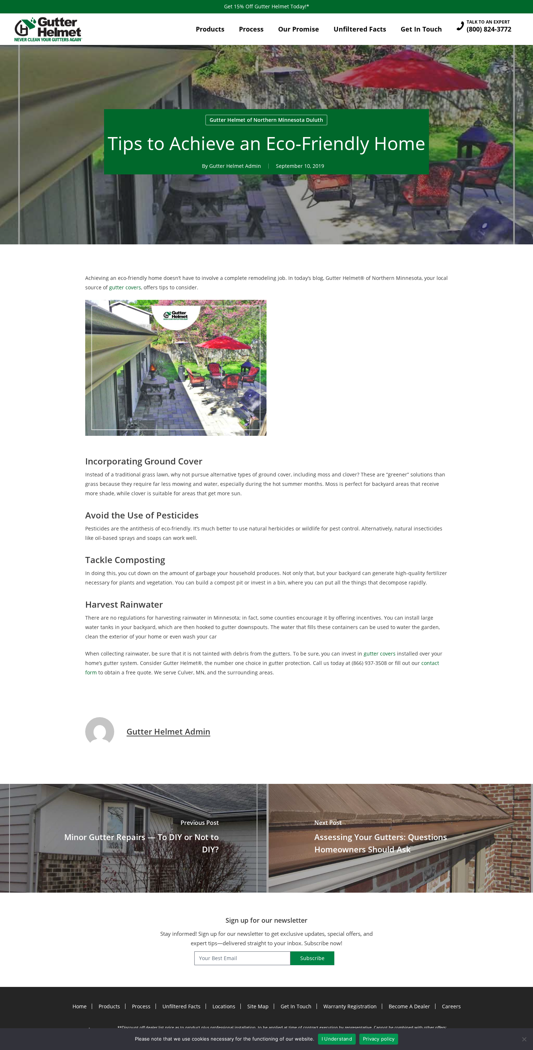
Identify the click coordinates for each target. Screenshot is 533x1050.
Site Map (258, 1006)
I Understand (337, 1039)
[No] (524, 1039)
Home (80, 1006)
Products (109, 1006)
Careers (451, 1006)
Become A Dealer (409, 1006)
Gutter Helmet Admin (235, 165)
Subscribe (312, 958)
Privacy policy (379, 1039)
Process (141, 1006)
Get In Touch (296, 1006)
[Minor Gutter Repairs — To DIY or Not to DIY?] (133, 838)
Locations (223, 1006)
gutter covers (125, 287)
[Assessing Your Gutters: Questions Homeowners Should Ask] (399, 838)
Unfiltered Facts (181, 1006)
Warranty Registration (350, 1006)
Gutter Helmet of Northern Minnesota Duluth (266, 119)
